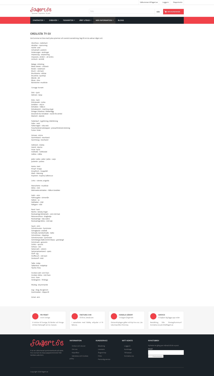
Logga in (165, 2)
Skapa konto (177, 2)
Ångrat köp (102, 352)
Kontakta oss (129, 356)
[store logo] (40, 10)
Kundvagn (128, 349)
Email (150, 349)
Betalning (101, 346)
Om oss (74, 349)
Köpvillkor (75, 352)
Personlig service (104, 359)
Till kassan (128, 352)
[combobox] (125, 11)
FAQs (100, 356)
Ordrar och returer (78, 346)
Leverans (101, 349)
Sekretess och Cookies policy (79, 357)
